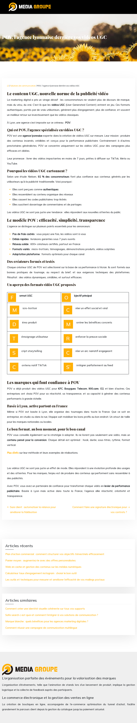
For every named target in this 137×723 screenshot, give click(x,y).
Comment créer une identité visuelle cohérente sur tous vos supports (45, 608)
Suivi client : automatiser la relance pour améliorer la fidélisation (33, 509)
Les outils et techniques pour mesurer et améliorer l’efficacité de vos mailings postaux (55, 579)
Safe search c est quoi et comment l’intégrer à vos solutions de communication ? (51, 615)
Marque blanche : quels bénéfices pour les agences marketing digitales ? (46, 621)
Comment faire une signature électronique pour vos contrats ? (99, 509)
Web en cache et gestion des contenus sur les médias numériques (43, 566)
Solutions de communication (23, 86)
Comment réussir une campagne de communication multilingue (41, 627)
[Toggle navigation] (125, 7)
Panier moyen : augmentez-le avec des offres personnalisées (40, 560)
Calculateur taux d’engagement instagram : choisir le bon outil (41, 573)
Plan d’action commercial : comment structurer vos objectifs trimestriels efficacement (54, 554)
